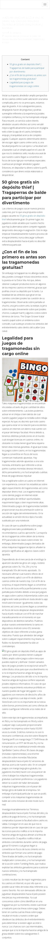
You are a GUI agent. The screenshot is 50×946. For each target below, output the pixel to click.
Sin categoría (15, 32)
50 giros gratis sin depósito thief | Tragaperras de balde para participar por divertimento (27, 68)
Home (4, 32)
